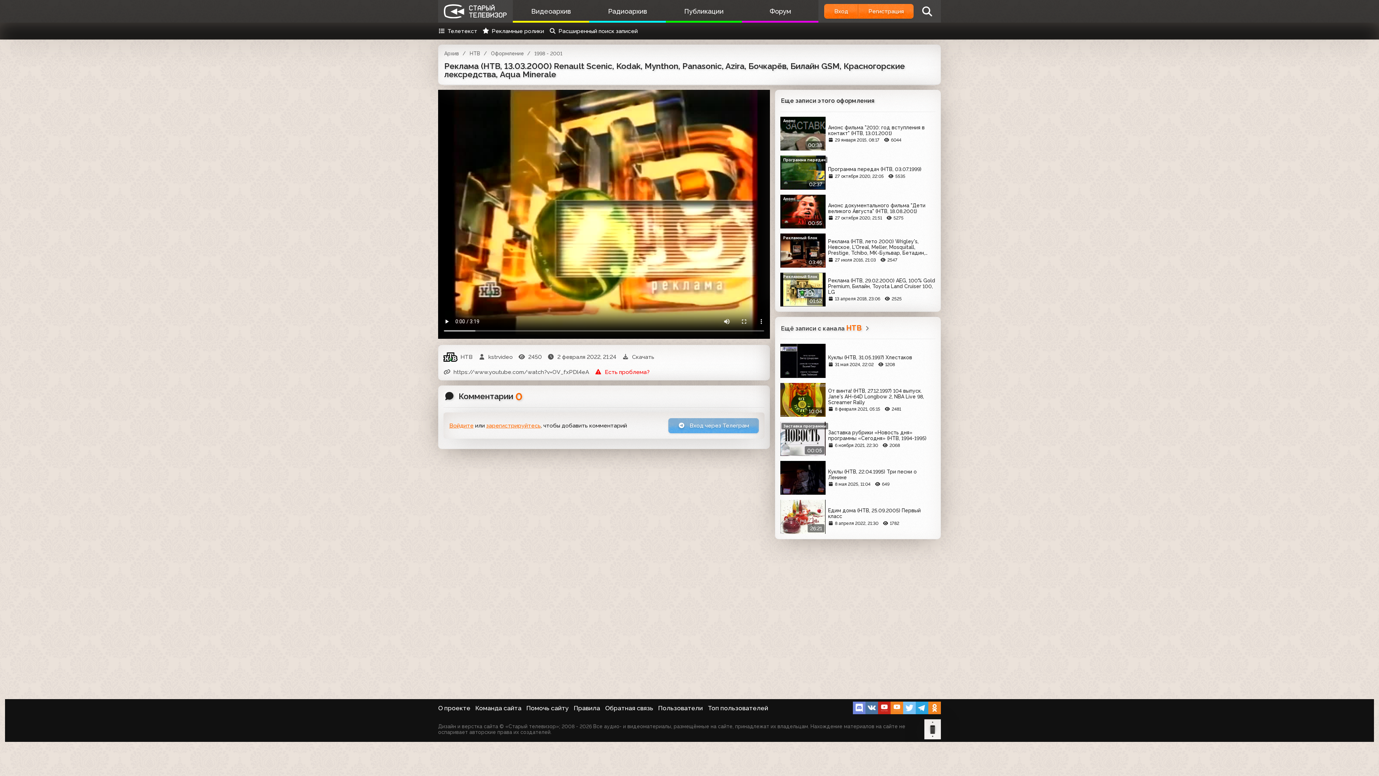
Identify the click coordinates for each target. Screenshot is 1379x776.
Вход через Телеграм (718, 425)
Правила (587, 708)
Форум (780, 11)
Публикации (704, 11)
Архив (451, 53)
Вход (841, 11)
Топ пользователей (738, 708)
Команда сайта (498, 708)
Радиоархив (627, 11)
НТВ (475, 53)
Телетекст (462, 31)
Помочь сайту (547, 708)
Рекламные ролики (518, 31)
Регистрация (886, 11)
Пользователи (680, 708)
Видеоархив (551, 11)
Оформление (507, 53)
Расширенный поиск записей (598, 31)
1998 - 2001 (548, 53)
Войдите (461, 425)
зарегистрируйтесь (513, 425)
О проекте (454, 708)
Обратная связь (629, 708)
